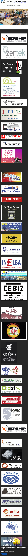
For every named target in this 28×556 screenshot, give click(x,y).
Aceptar (4, 553)
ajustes (11, 551)
